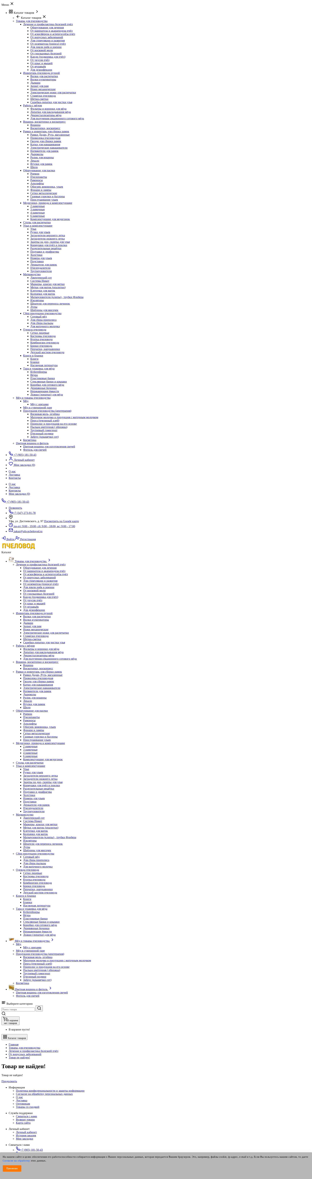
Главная (13, 1044)
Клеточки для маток (42, 290)
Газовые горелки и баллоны (47, 196)
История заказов (26, 1135)
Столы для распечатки (37, 222)
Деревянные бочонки (43, 388)
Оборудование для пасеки (39, 170)
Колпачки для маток (42, 293)
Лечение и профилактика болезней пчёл (48, 24)
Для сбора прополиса (43, 319)
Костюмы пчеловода (43, 336)
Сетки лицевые (39, 332)
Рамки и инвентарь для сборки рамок (46, 131)
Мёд (25, 401)
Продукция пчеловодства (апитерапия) (47, 410)
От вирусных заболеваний (46, 37)
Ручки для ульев (40, 232)
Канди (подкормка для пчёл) (47, 56)
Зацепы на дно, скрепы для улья (50, 241)
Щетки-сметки (39, 99)
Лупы (33, 306)
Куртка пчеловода (41, 339)
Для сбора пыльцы (41, 323)
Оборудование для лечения (47, 27)
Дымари (35, 82)
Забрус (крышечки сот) (44, 436)
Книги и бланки (33, 355)
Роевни (34, 173)
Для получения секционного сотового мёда (57, 118)
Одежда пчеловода (34, 329)
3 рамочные (37, 209)
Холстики (36, 254)
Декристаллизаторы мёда (45, 115)
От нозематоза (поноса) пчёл (48, 43)
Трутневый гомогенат (43, 430)
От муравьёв (38, 66)
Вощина (35, 124)
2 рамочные (37, 206)
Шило (34, 167)
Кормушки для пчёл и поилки (48, 245)
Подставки (37, 261)
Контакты (15, 490)
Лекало (34, 160)
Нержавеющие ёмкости (44, 391)
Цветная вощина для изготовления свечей (49, 446)
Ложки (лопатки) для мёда (46, 394)
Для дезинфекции (41, 69)
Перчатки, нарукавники (45, 349)
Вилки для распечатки (44, 76)
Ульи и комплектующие (37, 225)
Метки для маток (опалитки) (48, 287)
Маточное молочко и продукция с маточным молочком (64, 417)
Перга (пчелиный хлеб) (44, 420)
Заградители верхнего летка (47, 235)
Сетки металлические (43, 193)
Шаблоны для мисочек (44, 310)
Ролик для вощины (42, 157)
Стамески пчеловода (43, 95)
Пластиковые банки (42, 378)
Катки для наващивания (45, 144)
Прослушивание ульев (44, 199)
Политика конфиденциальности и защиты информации (50, 1090)
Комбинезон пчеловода (44, 342)
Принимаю (12, 1168)
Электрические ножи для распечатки (53, 92)
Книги (34, 358)
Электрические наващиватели (49, 147)
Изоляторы (37, 300)
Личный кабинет (26, 1132)
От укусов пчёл (39, 60)
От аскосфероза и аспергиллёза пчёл (52, 34)
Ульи (33, 228)
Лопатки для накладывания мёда (50, 111)
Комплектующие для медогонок (50, 219)
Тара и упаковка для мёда (39, 368)
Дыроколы (36, 154)
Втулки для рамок (41, 163)
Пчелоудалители (40, 267)
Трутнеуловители (41, 271)
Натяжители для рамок (44, 150)
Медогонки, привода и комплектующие (47, 202)
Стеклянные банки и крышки (48, 381)
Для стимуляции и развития (47, 40)
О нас (12, 484)
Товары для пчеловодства (24, 1047)
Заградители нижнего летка (47, 238)
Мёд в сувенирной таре (37, 407)
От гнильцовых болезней (46, 53)
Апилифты (37, 183)
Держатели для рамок (43, 264)
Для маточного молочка (45, 326)
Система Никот (39, 280)
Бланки (34, 362)
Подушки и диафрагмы (44, 251)
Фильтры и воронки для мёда (48, 108)
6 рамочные (37, 215)
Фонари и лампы (40, 189)
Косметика (29, 440)
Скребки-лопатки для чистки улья (51, 102)
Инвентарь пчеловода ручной (41, 73)
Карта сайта (23, 1122)
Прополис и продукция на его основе (53, 423)
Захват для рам (39, 86)
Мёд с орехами (39, 404)
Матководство (32, 274)
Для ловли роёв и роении (46, 47)
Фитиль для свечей (35, 449)
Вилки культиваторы (43, 79)
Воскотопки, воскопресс (45, 128)
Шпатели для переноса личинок (50, 303)
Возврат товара (25, 1119)
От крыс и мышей (41, 63)
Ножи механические (43, 89)
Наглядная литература (44, 365)
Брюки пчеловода (41, 345)
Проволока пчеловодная (45, 137)
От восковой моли (41, 50)
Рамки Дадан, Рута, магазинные (50, 134)
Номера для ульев (41, 258)
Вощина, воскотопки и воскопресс (44, 121)
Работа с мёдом (32, 105)
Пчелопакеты (38, 176)
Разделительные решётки (45, 248)
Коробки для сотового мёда (47, 384)
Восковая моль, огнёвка (45, 414)
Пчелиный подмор (41, 433)
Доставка (14, 487)
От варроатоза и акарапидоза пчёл (51, 30)
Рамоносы (36, 180)
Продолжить (9, 1081)
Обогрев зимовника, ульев (46, 186)
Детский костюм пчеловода (47, 352)
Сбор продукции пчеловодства (42, 313)
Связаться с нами (26, 1116)
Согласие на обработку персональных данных (44, 1093)
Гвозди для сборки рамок (45, 141)
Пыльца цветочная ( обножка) (48, 427)
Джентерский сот (41, 277)
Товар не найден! (19, 1057)
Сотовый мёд (38, 316)
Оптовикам (23, 1103)
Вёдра (34, 375)
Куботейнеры (38, 371)
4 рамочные (37, 212)
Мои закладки (24, 1138)
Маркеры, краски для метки (47, 284)
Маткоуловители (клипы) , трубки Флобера (56, 297)
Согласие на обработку (16, 1160)
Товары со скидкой (27, 1106)
